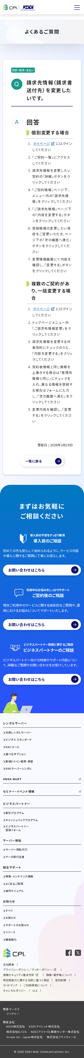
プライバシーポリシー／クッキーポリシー (27, 969)
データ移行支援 (15, 857)
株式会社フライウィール (61, 1037)
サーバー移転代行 (16, 849)
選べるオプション (16, 754)
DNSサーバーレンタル (19, 768)
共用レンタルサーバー (19, 732)
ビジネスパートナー (16, 804)
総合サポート (12, 867)
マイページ (41, 143)
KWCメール (13, 747)
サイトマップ (10, 985)
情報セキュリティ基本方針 (18, 975)
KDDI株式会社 (15, 1026)
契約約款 (60, 980)
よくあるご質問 (14, 884)
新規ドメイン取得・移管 (19, 761)
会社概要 (8, 964)
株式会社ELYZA (16, 1032)
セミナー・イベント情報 (18, 791)
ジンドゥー (13, 1013)
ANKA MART (12, 779)
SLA (35, 990)
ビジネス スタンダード (19, 739)
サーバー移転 (12, 840)
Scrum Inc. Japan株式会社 (24, 1037)
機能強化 (11, 939)
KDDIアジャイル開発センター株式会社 (55, 1032)
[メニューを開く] (77, 7)
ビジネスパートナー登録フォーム (17, 828)
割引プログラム (15, 813)
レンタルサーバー (15, 723)
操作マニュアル (15, 891)
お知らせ (9, 901)
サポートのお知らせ (17, 925)
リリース (10, 932)
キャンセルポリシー (14, 990)
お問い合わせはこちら (26, 570)
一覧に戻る (33, 461)
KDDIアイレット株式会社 (44, 1026)
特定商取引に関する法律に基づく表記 (26, 980)
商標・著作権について (59, 975)
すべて (9, 910)
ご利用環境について (36, 985)
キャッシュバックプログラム (22, 820)
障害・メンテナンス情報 (19, 876)
